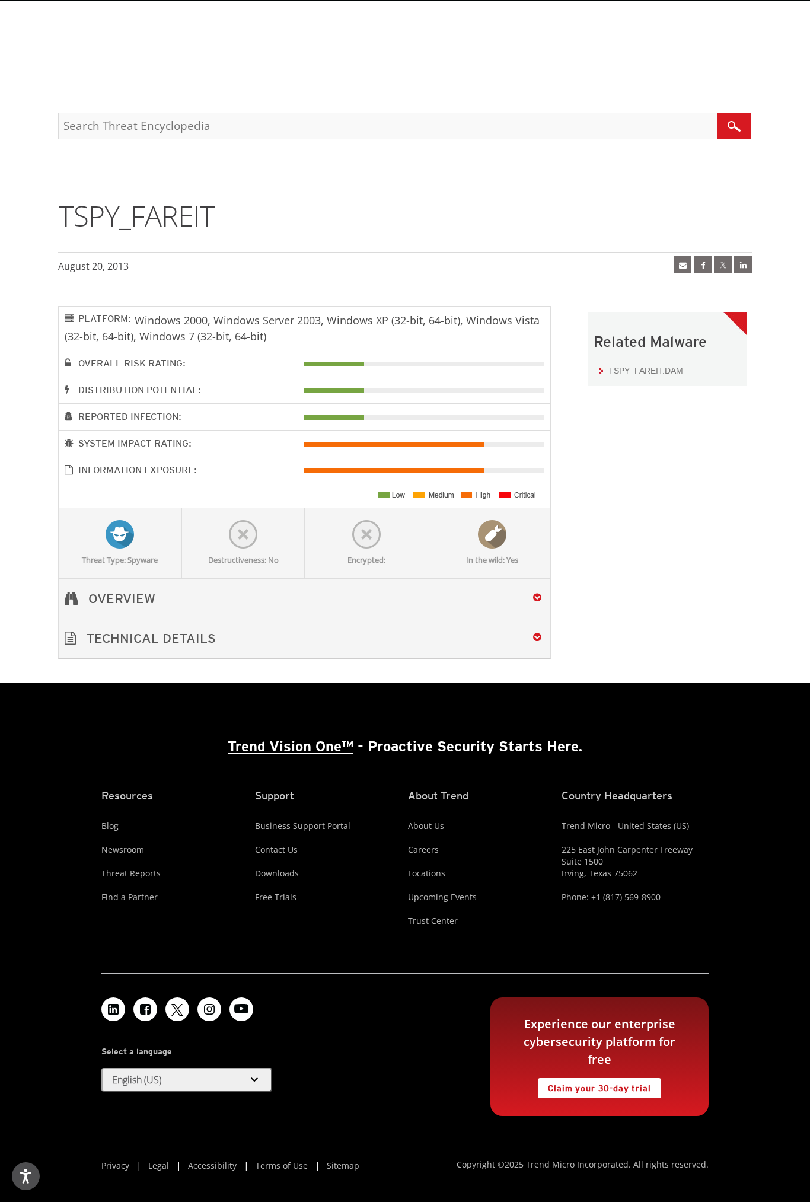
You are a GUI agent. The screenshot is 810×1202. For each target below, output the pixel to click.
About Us (426, 825)
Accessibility (212, 1165)
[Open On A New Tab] (723, 264)
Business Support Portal (302, 825)
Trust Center (433, 920)
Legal (158, 1165)
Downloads (277, 873)
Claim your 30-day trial (594, 1085)
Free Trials (275, 897)
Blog (110, 825)
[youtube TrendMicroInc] (241, 1009)
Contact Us (276, 849)
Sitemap (343, 1165)
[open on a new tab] (177, 1009)
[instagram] (209, 1009)
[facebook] (703, 264)
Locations (426, 873)
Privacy (115, 1165)
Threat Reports (131, 873)
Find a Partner (129, 897)
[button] (304, 638)
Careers (423, 849)
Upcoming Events (442, 897)
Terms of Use (282, 1165)
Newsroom (122, 849)
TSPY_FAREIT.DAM (645, 370)
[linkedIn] (743, 264)
